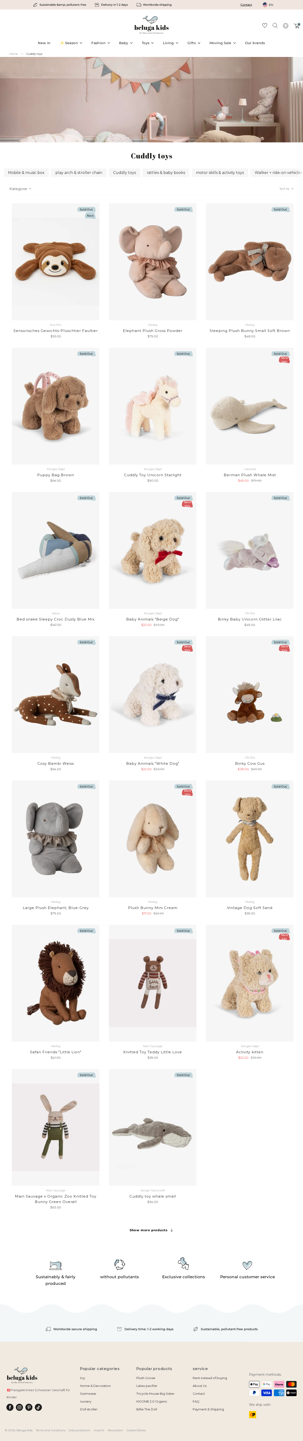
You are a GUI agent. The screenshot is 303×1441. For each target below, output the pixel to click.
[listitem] (60, 4)
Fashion (98, 43)
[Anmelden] (285, 27)
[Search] (275, 25)
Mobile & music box (26, 172)
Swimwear (88, 1393)
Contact (246, 4)
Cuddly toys (34, 54)
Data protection (79, 1430)
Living (168, 43)
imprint (99, 1430)
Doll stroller (89, 1409)
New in (44, 43)
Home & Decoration (95, 1386)
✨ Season (69, 43)
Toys (146, 43)
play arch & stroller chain (78, 172)
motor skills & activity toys (220, 172)
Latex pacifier (146, 1386)
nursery (85, 1401)
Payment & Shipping (208, 1409)
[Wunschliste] (264, 26)
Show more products (149, 1230)
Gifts (191, 43)
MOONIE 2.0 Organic (151, 1401)
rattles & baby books (166, 172)
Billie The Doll (146, 1409)
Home (13, 53)
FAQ (196, 1401)
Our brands (255, 43)
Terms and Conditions (50, 1430)
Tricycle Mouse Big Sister (155, 1393)
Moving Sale (220, 43)
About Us (199, 1386)
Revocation (115, 1430)
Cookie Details (136, 1430)
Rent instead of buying (210, 1378)
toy (82, 1378)
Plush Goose (145, 1378)
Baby (123, 43)
